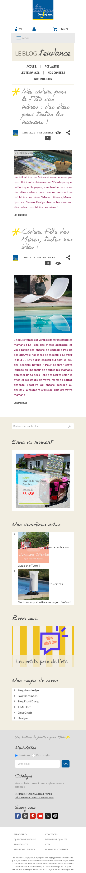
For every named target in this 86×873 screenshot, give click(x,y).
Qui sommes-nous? (25, 839)
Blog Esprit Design (29, 701)
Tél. (21, 29)
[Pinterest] (33, 816)
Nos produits (43, 79)
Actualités (52, 66)
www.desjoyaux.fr (56, 849)
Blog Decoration (28, 696)
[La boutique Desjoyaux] (43, 51)
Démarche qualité (56, 839)
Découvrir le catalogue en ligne (34, 797)
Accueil (32, 66)
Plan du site (21, 844)
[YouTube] (40, 816)
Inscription (24, 755)
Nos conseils (56, 72)
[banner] (43, 10)
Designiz (23, 718)
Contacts (51, 834)
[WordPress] (25, 816)
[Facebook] (18, 816)
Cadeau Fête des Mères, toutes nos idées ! (47, 239)
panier (64, 29)
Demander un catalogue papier (33, 793)
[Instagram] (55, 816)
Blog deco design (28, 690)
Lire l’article (20, 215)
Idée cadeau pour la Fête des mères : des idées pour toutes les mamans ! (45, 107)
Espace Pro (20, 834)
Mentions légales (24, 849)
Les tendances (30, 72)
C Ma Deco (24, 707)
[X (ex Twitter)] (48, 816)
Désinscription (43, 755)
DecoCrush (25, 712)
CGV (47, 844)
